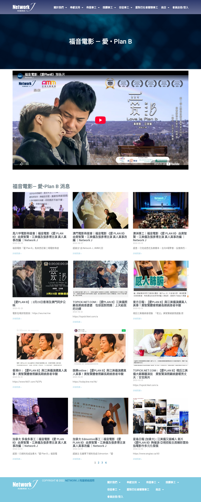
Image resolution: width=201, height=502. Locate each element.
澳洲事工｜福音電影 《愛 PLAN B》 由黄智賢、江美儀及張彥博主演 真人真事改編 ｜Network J (160, 237)
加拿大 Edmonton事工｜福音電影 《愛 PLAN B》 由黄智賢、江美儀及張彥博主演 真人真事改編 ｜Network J (99, 442)
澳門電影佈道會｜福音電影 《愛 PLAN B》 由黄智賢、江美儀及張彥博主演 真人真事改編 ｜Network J (100, 237)
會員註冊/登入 (180, 7)
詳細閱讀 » (17, 253)
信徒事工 (124, 7)
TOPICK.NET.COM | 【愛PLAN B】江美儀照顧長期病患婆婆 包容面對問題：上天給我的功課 (100, 305)
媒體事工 (108, 7)
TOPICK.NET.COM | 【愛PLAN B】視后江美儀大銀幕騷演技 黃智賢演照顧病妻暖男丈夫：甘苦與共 (160, 374)
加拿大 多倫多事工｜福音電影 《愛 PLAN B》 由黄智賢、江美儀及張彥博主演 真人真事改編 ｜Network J (39, 442)
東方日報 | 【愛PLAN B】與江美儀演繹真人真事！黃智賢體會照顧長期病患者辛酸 (160, 303)
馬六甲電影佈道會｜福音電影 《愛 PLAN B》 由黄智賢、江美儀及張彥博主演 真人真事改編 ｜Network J (39, 237)
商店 (163, 7)
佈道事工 (91, 7)
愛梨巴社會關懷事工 (146, 7)
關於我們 (59, 7)
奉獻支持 (75, 7)
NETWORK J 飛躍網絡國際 (80, 480)
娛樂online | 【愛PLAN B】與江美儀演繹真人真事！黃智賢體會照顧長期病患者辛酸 (99, 372)
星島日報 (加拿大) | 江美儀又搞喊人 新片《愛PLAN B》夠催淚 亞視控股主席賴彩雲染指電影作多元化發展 (160, 442)
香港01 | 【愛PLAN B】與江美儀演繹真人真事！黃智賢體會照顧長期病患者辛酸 (40, 372)
